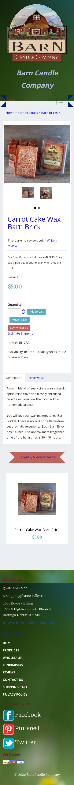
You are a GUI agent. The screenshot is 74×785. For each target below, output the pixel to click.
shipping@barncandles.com (26, 596)
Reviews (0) (37, 378)
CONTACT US (13, 680)
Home (10, 113)
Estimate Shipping (20, 333)
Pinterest (27, 728)
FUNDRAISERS (13, 665)
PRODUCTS (11, 650)
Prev (26, 195)
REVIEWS (9, 672)
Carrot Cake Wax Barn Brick (37, 529)
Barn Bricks (49, 113)
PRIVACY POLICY (15, 694)
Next (48, 195)
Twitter (25, 742)
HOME (7, 643)
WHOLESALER (13, 658)
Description (14, 378)
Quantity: (15, 305)
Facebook (28, 714)
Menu (14, 100)
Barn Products (27, 113)
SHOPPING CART (15, 687)
